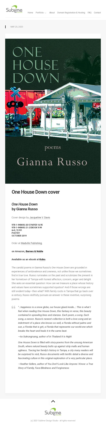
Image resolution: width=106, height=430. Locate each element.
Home (30, 12)
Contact (97, 12)
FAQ (89, 12)
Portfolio (40, 12)
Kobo (42, 259)
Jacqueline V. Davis (39, 217)
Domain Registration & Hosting (71, 12)
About (52, 12)
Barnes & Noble (34, 251)
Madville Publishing (31, 243)
